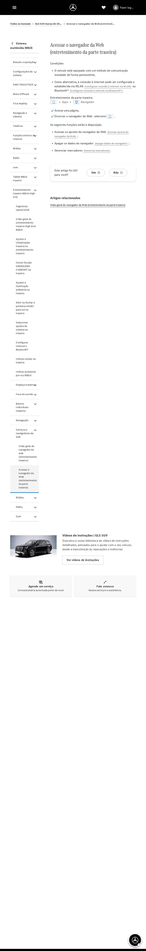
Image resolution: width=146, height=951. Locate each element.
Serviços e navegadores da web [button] (24, 433)
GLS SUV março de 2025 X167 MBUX (48, 24)
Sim (93, 172)
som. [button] (15, 167)
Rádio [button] (16, 158)
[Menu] (14, 7)
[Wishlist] (103, 7)
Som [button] (18, 516)
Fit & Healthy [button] (20, 103)
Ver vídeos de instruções (83, 560)
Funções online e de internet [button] (24, 137)
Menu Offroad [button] (21, 94)
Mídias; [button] (20, 497)
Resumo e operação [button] (24, 62)
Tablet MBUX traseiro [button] (20, 178)
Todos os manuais (20, 24)
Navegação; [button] (22, 420)
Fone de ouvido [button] (24, 394)
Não (116, 172)
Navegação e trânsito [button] (20, 114)
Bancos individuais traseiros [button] (22, 407)
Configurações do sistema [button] (23, 73)
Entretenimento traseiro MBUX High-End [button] (24, 193)
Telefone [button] (18, 126)
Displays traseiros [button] (26, 384)
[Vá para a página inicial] (73, 7)
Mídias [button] (16, 148)
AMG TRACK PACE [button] (23, 84)
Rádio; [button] (19, 507)
